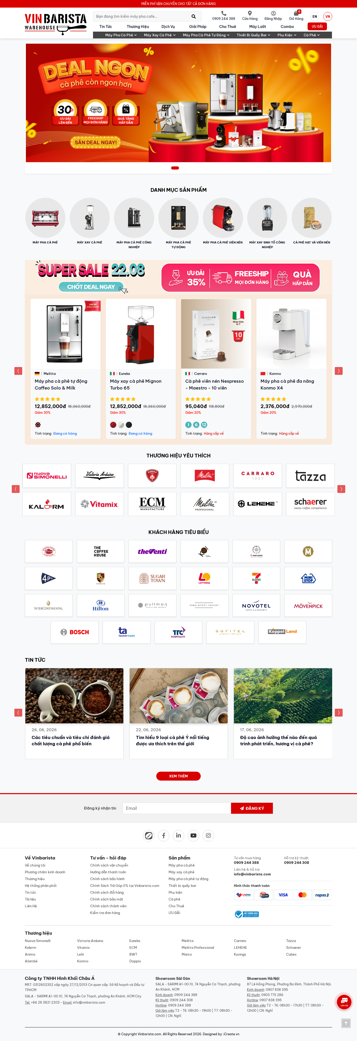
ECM (133, 947)
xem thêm (178, 776)
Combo (287, 26)
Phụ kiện (285, 35)
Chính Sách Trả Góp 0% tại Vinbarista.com (124, 885)
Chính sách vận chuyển (109, 865)
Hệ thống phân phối (40, 885)
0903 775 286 (272, 995)
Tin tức (105, 26)
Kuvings (240, 954)
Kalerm (30, 947)
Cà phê (310, 35)
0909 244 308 (181, 1000)
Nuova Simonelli (37, 941)
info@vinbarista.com (89, 1002)
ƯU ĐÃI (317, 26)
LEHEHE (240, 947)
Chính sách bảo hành (107, 879)
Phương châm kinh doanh (45, 872)
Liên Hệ (31, 906)
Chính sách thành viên (108, 906)
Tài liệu (30, 899)
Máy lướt (257, 26)
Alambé (31, 961)
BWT (133, 954)
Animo (30, 954)
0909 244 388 (185, 995)
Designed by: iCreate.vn (221, 1034)
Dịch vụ (168, 26)
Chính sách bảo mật (106, 899)
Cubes (291, 954)
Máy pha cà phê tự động (204, 35)
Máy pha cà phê (119, 35)
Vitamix (83, 947)
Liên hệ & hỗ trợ (252, 871)
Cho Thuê (227, 26)
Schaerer (293, 947)
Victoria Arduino (90, 941)
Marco (187, 954)
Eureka (134, 941)
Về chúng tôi (35, 865)
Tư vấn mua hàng (247, 860)
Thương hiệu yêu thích (178, 455)
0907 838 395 (277, 990)
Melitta (187, 941)
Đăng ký (254, 808)
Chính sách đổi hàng (107, 892)
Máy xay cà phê (158, 35)
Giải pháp (197, 26)
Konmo (82, 961)
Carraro (240, 941)
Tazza (291, 941)
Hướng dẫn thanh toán (108, 872)
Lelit (80, 954)
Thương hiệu (138, 26)
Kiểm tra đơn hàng (105, 913)
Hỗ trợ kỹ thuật (296, 860)
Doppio (135, 961)
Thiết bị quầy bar (252, 35)
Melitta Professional (198, 947)
